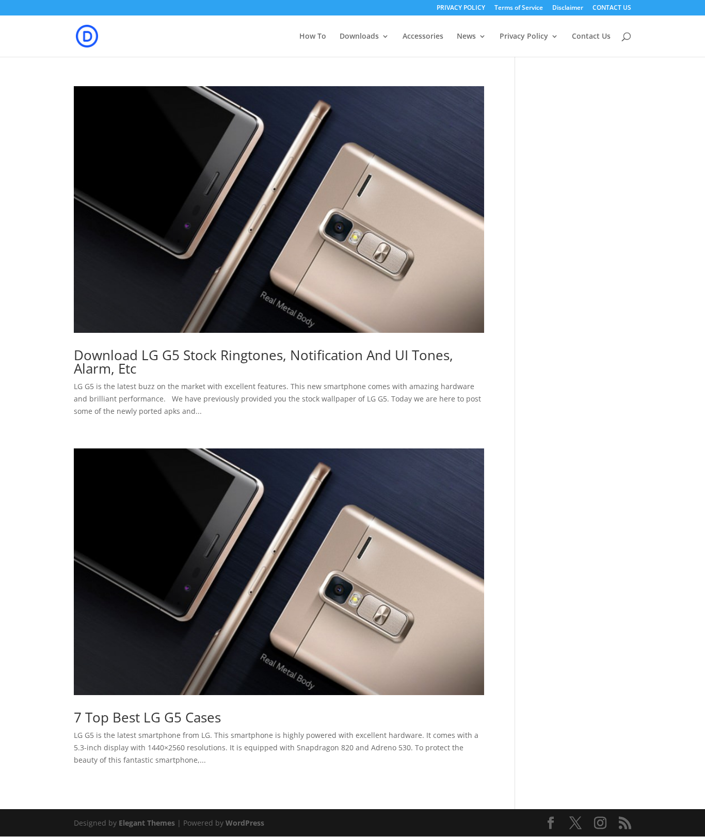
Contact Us (591, 37)
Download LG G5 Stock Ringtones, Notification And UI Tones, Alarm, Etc (263, 362)
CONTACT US (611, 8)
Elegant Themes (147, 823)
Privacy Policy (524, 37)
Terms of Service (518, 8)
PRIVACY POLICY (461, 8)
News (466, 37)
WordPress (245, 823)
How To (312, 37)
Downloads (359, 37)
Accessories (423, 37)
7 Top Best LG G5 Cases (147, 717)
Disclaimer (567, 8)
